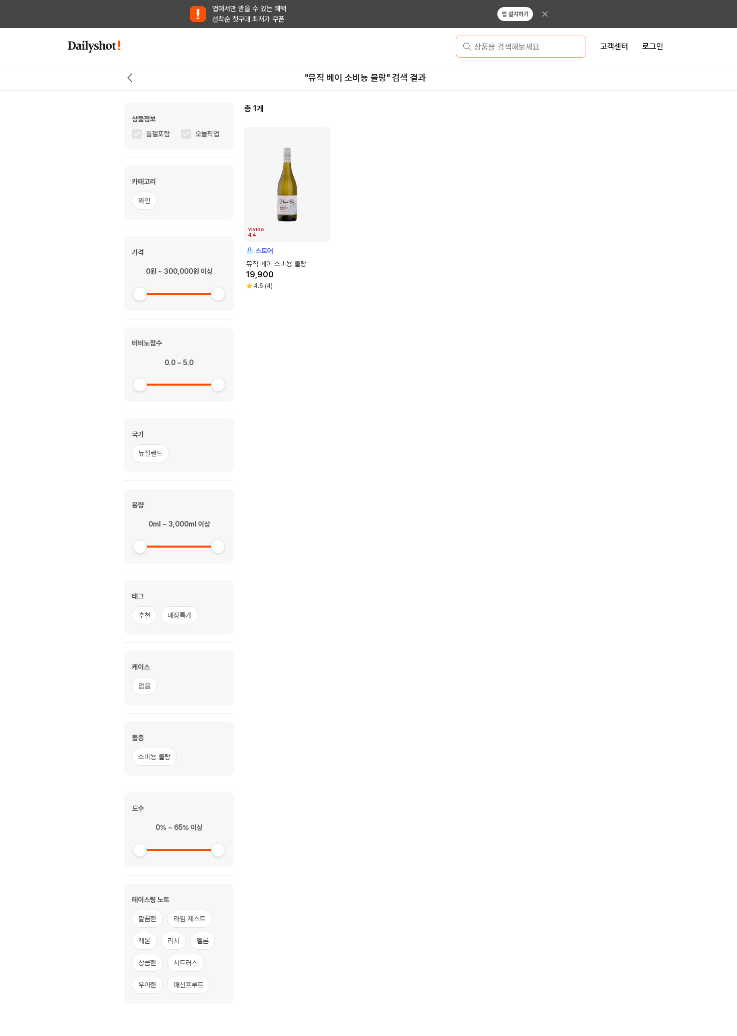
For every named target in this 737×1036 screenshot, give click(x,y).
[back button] (130, 78)
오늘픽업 (207, 134)
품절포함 (158, 134)
